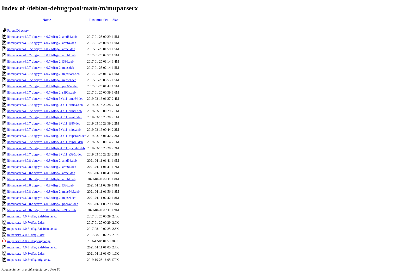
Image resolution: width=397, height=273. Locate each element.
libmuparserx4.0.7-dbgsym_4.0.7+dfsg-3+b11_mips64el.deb (46, 136)
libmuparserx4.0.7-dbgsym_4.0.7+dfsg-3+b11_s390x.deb (44, 154)
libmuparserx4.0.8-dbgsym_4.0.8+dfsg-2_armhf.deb (41, 179)
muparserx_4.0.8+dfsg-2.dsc (25, 253)
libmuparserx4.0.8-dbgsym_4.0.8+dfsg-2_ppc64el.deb (42, 204)
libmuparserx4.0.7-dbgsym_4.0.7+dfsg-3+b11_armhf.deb (44, 117)
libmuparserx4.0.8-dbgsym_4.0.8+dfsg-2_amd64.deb (42, 160)
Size (115, 19)
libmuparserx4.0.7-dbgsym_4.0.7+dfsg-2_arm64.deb (41, 43)
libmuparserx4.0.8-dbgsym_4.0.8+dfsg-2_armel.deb (41, 173)
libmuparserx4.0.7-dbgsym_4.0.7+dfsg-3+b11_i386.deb (43, 123)
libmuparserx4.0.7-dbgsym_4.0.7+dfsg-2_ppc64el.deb (42, 86)
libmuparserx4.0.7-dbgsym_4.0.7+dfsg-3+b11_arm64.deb (45, 105)
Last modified (99, 19)
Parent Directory (18, 30)
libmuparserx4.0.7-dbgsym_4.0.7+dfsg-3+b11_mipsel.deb (45, 142)
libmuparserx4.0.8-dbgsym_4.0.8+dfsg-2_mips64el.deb (43, 191)
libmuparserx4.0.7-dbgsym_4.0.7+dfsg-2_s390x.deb (41, 92)
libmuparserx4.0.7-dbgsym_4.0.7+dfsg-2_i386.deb (40, 61)
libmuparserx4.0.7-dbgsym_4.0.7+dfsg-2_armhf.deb (41, 55)
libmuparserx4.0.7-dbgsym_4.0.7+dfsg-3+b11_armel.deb (44, 111)
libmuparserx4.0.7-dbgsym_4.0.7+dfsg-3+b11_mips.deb (44, 129)
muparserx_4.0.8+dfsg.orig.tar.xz (28, 259)
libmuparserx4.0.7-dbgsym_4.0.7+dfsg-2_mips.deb (40, 67)
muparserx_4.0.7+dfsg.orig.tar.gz (28, 241)
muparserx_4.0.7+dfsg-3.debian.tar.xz (32, 228)
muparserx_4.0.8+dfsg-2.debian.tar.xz (32, 247)
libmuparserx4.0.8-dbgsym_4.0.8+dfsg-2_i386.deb (40, 185)
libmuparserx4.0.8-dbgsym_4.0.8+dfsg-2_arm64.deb (41, 167)
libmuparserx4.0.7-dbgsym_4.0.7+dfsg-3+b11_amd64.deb (45, 98)
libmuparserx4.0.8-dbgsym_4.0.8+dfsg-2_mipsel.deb (41, 197)
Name (47, 19)
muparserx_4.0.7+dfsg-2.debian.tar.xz (32, 216)
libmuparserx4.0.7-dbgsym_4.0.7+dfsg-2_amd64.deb (42, 36)
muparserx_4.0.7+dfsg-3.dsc (25, 235)
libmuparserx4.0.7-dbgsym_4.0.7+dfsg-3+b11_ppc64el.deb (46, 148)
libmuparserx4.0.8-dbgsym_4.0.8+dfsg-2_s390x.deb (41, 210)
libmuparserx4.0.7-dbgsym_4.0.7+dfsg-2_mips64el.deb (43, 74)
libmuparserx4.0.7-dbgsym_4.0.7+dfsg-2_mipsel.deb (41, 80)
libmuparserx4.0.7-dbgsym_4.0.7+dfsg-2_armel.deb (41, 49)
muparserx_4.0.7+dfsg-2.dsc (25, 222)
